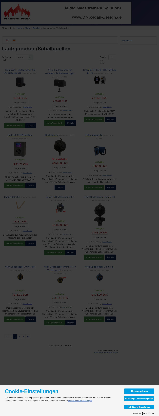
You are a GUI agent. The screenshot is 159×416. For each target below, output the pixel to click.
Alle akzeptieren (139, 391)
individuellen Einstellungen (80, 400)
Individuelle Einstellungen (139, 407)
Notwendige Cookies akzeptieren (139, 398)
